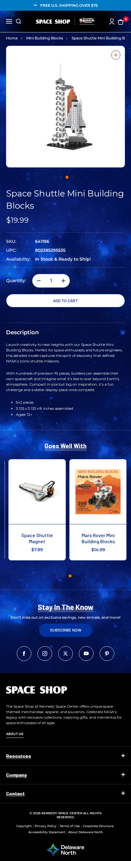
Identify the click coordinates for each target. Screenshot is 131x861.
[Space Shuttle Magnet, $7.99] (35, 491)
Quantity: (16, 280)
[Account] (111, 21)
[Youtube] (86, 653)
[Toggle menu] (9, 21)
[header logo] (65, 21)
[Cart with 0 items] (120, 21)
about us (14, 733)
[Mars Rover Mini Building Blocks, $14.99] (96, 491)
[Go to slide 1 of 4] (54, 177)
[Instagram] (44, 653)
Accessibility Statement (46, 832)
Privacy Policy (46, 826)
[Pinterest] (107, 653)
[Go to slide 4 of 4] (73, 177)
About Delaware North (85, 832)
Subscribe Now (65, 629)
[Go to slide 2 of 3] (64, 575)
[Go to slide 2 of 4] (60, 177)
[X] (65, 653)
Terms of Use (70, 826)
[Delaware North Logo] (65, 849)
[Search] (18, 21)
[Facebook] (24, 653)
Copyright (24, 826)
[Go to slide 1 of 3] (57, 575)
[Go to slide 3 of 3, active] (70, 575)
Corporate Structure (98, 826)
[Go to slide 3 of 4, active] (67, 177)
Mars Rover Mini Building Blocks (96, 538)
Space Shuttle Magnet (35, 538)
